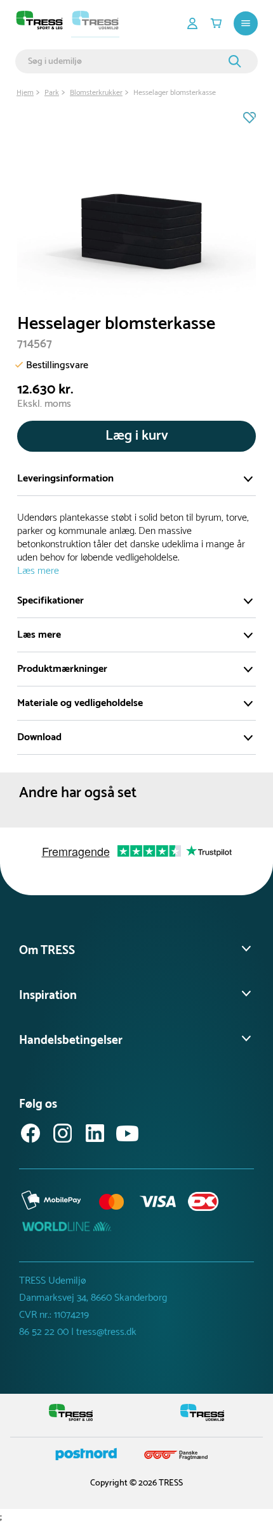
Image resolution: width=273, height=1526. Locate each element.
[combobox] (126, 61)
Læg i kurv (136, 436)
